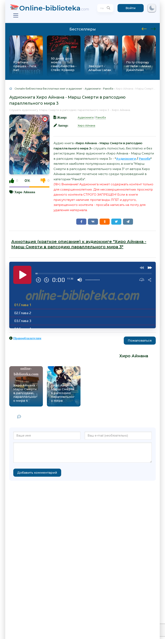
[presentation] (144, 28)
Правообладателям (27, 338)
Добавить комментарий (37, 472)
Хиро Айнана (24, 192)
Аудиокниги (86, 117)
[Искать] (108, 8)
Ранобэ (101, 117)
